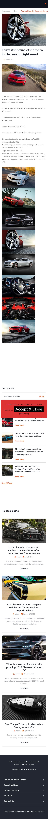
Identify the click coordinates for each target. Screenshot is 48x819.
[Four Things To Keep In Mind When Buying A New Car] (24, 707)
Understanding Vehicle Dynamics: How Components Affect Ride (29, 434)
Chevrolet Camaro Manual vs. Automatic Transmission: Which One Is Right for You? (29, 452)
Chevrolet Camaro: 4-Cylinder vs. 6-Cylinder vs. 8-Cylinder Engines (29, 418)
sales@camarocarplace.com (24, 769)
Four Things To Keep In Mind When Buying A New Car (24, 726)
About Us (8, 795)
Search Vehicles (11, 785)
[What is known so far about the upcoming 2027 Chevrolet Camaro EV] (24, 648)
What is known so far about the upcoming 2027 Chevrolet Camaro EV (24, 667)
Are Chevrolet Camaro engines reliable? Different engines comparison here (24, 607)
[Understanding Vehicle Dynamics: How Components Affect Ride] (7, 437)
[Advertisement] (20, 370)
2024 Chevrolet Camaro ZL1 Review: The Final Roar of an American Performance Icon (27, 469)
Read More (24, 413)
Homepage (6, 11)
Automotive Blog (11, 790)
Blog (15, 11)
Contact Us (9, 801)
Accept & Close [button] (28, 409)
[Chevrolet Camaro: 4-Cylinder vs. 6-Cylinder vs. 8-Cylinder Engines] (7, 421)
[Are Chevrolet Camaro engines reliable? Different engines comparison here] (24, 588)
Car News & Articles (12, 396)
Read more (19, 425)
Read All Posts (7, 483)
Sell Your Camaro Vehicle (15, 779)
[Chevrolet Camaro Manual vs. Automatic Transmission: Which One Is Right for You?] (7, 453)
